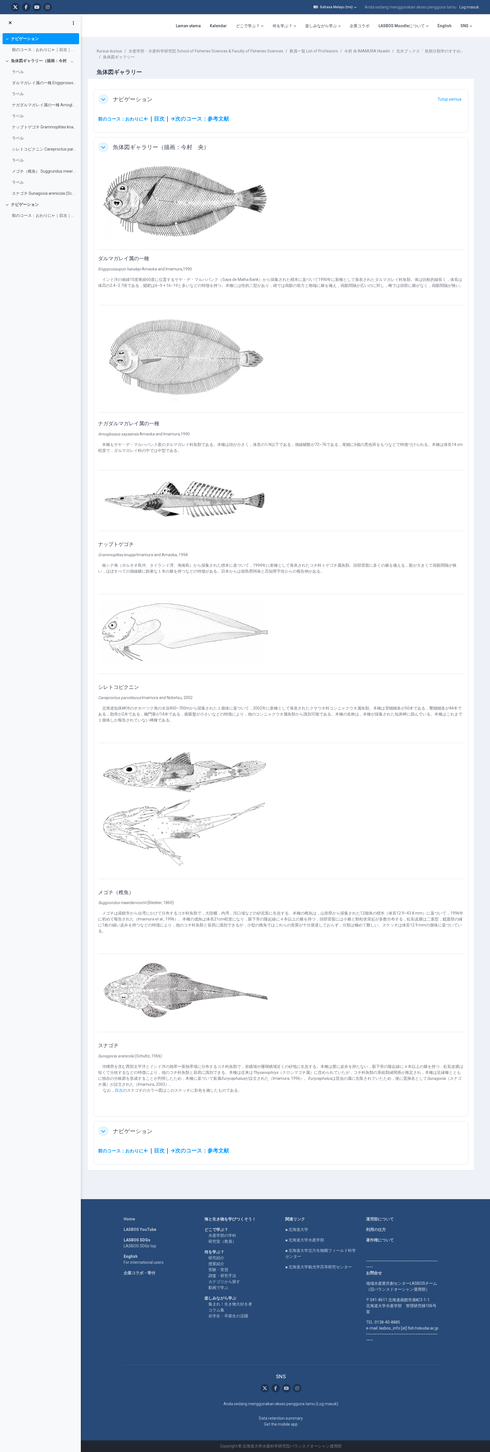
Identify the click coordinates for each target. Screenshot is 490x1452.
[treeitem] (40, 44)
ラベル (18, 71)
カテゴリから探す (224, 1281)
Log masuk (469, 7)
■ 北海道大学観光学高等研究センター (318, 1267)
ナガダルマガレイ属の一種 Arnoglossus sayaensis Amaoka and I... (44, 105)
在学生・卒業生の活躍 (228, 1316)
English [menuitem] (444, 26)
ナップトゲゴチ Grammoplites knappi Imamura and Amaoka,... (44, 127)
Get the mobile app (281, 1424)
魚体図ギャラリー (119, 57)
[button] (335, 7)
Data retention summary (281, 1418)
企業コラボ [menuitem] (359, 26)
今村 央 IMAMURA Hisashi (367, 51)
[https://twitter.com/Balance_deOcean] (15, 7)
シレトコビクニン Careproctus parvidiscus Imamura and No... (44, 149)
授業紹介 (216, 1263)
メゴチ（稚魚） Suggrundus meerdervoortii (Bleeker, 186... (44, 171)
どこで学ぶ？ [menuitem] (248, 26)
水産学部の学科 (222, 1235)
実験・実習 (218, 1269)
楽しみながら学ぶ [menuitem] (321, 26)
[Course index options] (73, 23)
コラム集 (216, 1310)
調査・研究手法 (222, 1275)
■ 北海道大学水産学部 (304, 1240)
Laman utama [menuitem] (188, 26)
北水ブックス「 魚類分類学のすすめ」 (430, 51)
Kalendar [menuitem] (218, 26)
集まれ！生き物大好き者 (230, 1304)
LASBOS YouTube (140, 1229)
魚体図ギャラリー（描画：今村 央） (44, 60)
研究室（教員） (222, 1241)
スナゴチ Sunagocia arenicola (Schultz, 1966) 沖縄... (44, 193)
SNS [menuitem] (464, 26)
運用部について (380, 1219)
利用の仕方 (376, 1229)
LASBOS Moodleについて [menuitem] (402, 26)
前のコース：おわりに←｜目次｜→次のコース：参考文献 (44, 49)
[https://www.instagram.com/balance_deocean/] (47, 7)
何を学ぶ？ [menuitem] (282, 26)
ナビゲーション (25, 38)
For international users (144, 1262)
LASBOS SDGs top (140, 1246)
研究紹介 (216, 1258)
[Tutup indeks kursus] (10, 23)
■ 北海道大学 (296, 1229)
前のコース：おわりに (120, 119)
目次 (159, 119)
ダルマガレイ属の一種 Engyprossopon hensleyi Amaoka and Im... (44, 83)
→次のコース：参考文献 (199, 119)
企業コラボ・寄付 (139, 1273)
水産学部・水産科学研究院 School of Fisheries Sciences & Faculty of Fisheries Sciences (205, 51)
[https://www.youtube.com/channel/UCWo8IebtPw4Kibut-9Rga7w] (37, 7)
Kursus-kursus (109, 51)
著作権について (380, 1240)
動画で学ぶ (218, 1287)
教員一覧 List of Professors (314, 51)
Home (129, 1219)
